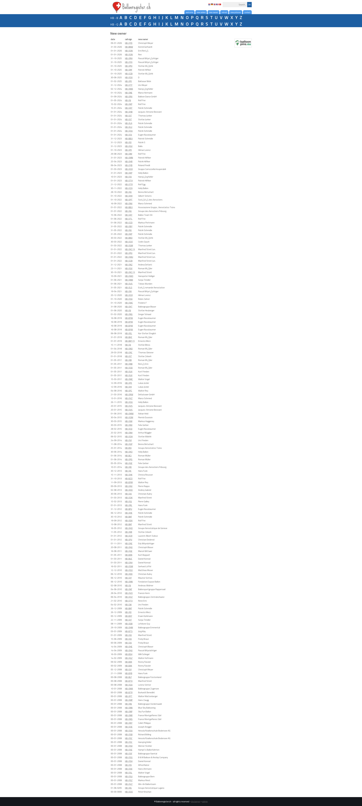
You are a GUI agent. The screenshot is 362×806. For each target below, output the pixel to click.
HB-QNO (129, 348)
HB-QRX (128, 96)
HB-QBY (128, 226)
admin (205, 801)
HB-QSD (128, 746)
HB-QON (129, 50)
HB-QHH (128, 196)
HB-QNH (128, 432)
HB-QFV (128, 539)
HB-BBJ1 (129, 138)
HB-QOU (129, 131)
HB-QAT (128, 108)
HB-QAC (128, 352)
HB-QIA (128, 291)
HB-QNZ (128, 264)
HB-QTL (128, 218)
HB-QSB (128, 734)
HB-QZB (128, 73)
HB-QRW (129, 394)
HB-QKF (128, 589)
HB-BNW (129, 47)
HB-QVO (129, 593)
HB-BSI (128, 448)
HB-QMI (128, 532)
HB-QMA (129, 89)
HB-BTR (128, 692)
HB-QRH (128, 58)
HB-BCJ (128, 455)
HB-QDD (128, 574)
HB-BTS (128, 631)
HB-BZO (128, 478)
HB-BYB (128, 673)
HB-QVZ (128, 398)
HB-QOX (128, 77)
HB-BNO (128, 238)
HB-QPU (128, 66)
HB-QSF (128, 753)
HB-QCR (128, 535)
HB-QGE (128, 463)
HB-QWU (129, 257)
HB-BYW (129, 318)
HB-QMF (129, 700)
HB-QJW (128, 421)
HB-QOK (128, 497)
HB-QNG (128, 314)
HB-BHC (128, 337)
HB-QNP (128, 711)
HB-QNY (128, 723)
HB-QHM (129, 627)
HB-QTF (128, 85)
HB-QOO (129, 791)
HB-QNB (128, 364)
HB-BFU (128, 509)
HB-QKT (128, 306)
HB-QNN (128, 707)
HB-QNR (128, 715)
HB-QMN (129, 157)
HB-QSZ (128, 780)
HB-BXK (128, 662)
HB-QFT (128, 696)
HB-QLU (128, 127)
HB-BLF (128, 677)
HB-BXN (128, 555)
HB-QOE (128, 726)
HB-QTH (129, 180)
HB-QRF (128, 69)
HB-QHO (129, 490)
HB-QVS (128, 406)
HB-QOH (129, 436)
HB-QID (128, 467)
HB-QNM (129, 280)
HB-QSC (128, 738)
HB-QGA (128, 684)
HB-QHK (128, 474)
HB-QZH (128, 188)
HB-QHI (128, 386)
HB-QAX (128, 486)
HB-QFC (128, 390)
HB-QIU (128, 192)
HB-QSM (129, 566)
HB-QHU (128, 547)
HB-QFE (128, 383)
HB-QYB (128, 165)
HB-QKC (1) (130, 249)
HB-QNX (128, 203)
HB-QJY (128, 577)
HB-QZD (128, 222)
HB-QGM (129, 245)
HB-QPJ (128, 81)
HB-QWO (129, 276)
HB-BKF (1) (130, 341)
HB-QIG (128, 788)
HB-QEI (128, 142)
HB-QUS (128, 283)
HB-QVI (128, 440)
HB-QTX (128, 600)
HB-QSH (128, 761)
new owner (213, 12)
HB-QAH (128, 562)
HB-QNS (128, 719)
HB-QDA (128, 520)
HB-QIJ (128, 100)
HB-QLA (128, 123)
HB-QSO (129, 570)
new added (201, 12)
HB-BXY (128, 616)
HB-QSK (128, 768)
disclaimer (195, 801)
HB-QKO (128, 451)
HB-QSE (128, 749)
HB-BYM (129, 482)
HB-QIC (128, 471)
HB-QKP (128, 104)
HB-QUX (128, 371)
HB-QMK (129, 581)
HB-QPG (128, 459)
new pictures (235, 12)
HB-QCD (128, 429)
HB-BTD (128, 681)
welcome (189, 12)
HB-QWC (129, 302)
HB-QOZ (129, 597)
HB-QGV (128, 146)
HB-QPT (128, 199)
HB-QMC (129, 379)
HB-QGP (128, 444)
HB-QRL (128, 505)
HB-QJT (128, 115)
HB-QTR (129, 184)
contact (247, 12)
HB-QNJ (128, 704)
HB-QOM (129, 417)
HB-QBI (128, 360)
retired (224, 12)
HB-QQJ (128, 134)
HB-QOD (129, 367)
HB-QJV (128, 493)
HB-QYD (128, 43)
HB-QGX (128, 268)
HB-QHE (128, 513)
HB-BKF (128, 516)
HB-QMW (129, 413)
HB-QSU (128, 776)
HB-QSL (128, 772)
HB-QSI (128, 176)
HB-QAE (128, 543)
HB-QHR (128, 161)
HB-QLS (128, 287)
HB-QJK (128, 604)
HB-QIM (128, 153)
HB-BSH (128, 654)
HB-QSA (128, 299)
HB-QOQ (129, 169)
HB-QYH (128, 62)
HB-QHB (128, 111)
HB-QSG (128, 757)
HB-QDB (128, 623)
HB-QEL (128, 333)
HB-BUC (128, 558)
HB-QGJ (128, 501)
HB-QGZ (128, 658)
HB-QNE (128, 92)
